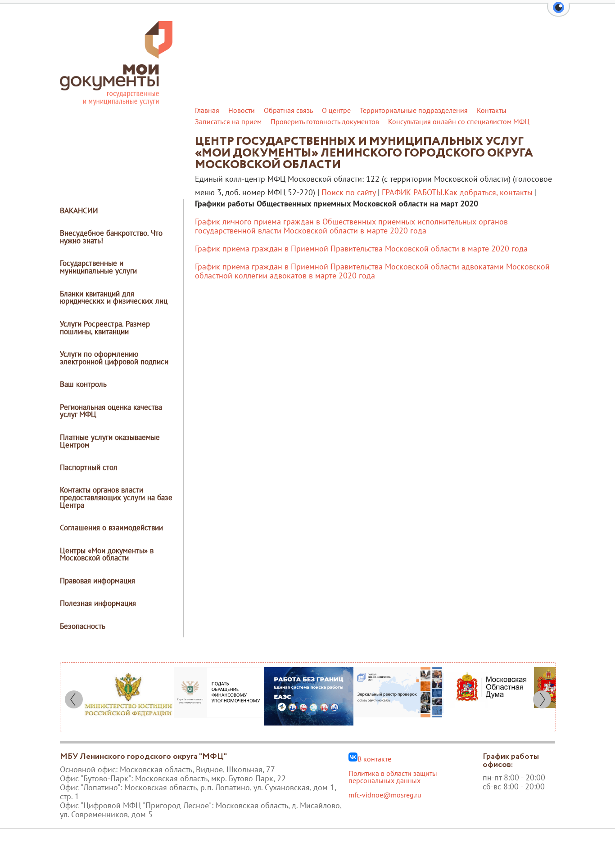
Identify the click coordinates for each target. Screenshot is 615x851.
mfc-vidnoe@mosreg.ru (384, 794)
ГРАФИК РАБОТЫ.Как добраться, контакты (457, 192)
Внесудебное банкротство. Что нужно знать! (111, 237)
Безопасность (82, 626)
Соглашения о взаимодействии (111, 528)
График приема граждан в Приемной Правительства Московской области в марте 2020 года (361, 248)
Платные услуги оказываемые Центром (110, 441)
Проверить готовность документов (325, 121)
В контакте (374, 758)
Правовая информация (97, 581)
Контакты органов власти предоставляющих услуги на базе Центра (116, 497)
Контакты (491, 110)
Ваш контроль (83, 384)
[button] (558, 12)
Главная (207, 110)
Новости (241, 110)
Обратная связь (288, 110)
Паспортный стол (89, 467)
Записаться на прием (228, 121)
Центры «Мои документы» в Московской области (107, 554)
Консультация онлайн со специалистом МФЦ (458, 121)
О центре (336, 110)
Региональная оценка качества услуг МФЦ (111, 411)
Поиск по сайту (348, 192)
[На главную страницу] (116, 103)
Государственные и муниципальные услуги (98, 267)
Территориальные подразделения (414, 110)
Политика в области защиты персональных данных (392, 777)
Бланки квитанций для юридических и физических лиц (113, 297)
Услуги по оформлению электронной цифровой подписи (114, 358)
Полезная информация (98, 603)
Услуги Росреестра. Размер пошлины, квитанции (105, 327)
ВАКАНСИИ (79, 210)
